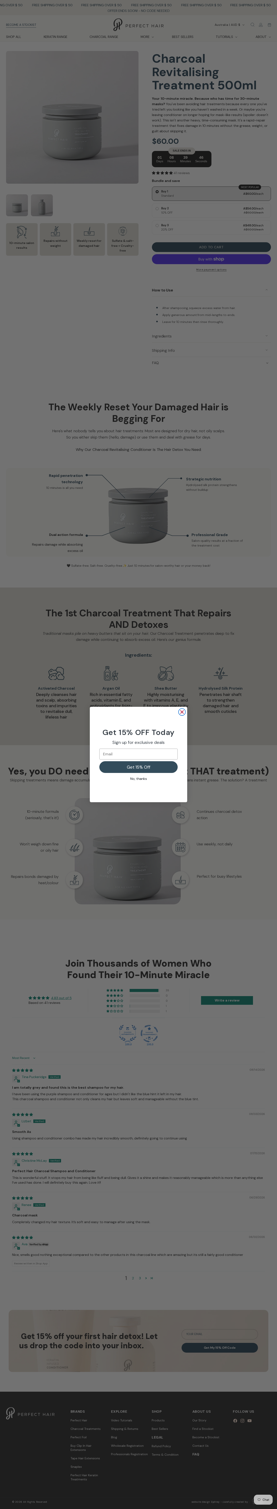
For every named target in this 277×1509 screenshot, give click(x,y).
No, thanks (138, 778)
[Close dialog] (182, 712)
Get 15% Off (138, 767)
